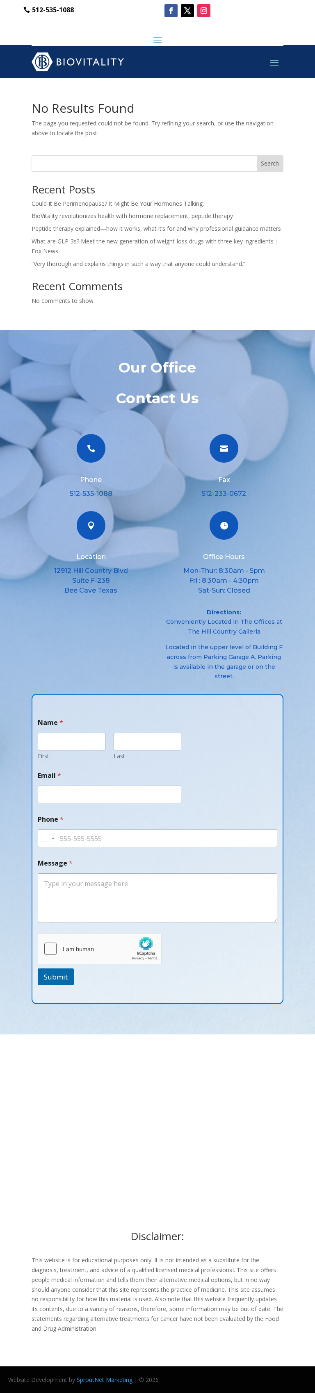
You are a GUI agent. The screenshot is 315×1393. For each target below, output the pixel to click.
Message (55, 863)
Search (270, 163)
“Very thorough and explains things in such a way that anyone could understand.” (138, 264)
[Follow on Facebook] (171, 10)
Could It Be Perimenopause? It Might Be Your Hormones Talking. (118, 203)
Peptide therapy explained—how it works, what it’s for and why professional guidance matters (156, 228)
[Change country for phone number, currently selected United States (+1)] (47, 838)
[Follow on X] (187, 10)
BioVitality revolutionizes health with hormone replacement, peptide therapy (132, 216)
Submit (56, 977)
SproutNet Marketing (104, 1380)
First (43, 755)
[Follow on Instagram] (203, 10)
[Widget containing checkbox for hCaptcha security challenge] (100, 948)
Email (49, 775)
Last (119, 755)
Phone (51, 819)
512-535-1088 (53, 9)
